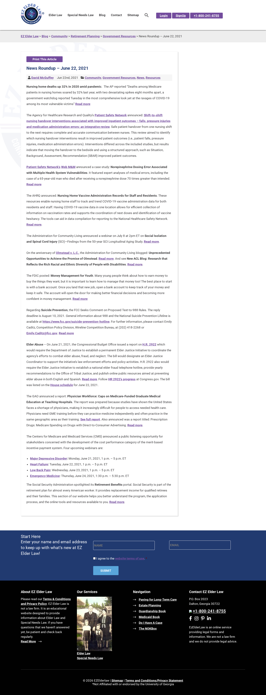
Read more (82, 104)
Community (93, 77)
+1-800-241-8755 (206, 15)
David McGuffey (42, 77)
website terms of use (129, 558)
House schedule (61, 385)
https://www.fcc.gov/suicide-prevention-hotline (76, 321)
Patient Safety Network (111, 115)
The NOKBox (148, 628)
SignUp (181, 15)
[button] (146, 15)
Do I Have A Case (150, 623)
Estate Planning (150, 605)
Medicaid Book (149, 617)
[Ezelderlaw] (32, 23)
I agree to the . (121, 558)
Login (164, 15)
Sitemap (133, 15)
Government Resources (119, 77)
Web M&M (68, 167)
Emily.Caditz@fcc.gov (41, 333)
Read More (28, 641)
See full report (90, 419)
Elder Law (55, 15)
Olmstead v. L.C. (67, 253)
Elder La (82, 653)
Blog (102, 15)
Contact (116, 15)
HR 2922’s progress (122, 379)
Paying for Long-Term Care (158, 599)
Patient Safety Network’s (43, 167)
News (140, 77)
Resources (153, 77)
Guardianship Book (152, 611)
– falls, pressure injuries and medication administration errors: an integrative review (98, 121)
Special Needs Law (80, 15)
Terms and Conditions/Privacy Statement (154, 680)
